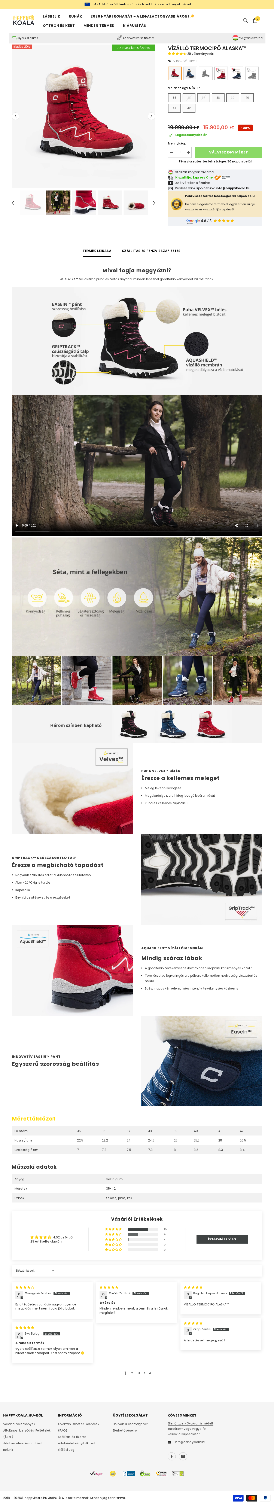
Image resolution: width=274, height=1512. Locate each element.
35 (174, 97)
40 (247, 97)
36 (189, 97)
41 (174, 108)
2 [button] (132, 1373)
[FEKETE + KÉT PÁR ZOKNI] (252, 73)
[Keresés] (245, 20)
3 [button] (139, 1373)
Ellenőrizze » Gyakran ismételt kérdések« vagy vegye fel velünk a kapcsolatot (190, 1428)
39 (232, 97)
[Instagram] (183, 1456)
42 (189, 108)
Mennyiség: (177, 143)
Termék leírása (97, 250)
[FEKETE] (206, 73)
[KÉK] (190, 73)
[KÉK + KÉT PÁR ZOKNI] (236, 73)
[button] (15, 116)
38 (218, 97)
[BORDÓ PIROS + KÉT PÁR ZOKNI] (221, 73)
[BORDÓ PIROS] (175, 73)
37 (203, 97)
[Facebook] (172, 1456)
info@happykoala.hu (190, 1442)
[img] (24, 1287)
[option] (83, 116)
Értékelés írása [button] (222, 1239)
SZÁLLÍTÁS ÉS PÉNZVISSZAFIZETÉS (151, 250)
